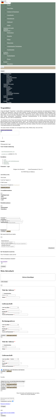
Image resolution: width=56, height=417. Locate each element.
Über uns (6, 53)
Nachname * (4, 219)
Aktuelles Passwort (5, 245)
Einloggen (3, 406)
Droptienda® (17, 185)
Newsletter (8, 102)
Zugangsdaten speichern (6, 401)
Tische (7, 75)
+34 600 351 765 (5, 154)
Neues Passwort (5, 240)
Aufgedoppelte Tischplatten (12, 93)
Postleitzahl (5, 311)
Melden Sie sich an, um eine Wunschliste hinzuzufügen (13, 381)
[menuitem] (29, 14)
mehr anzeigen (4, 281)
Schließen (3, 231)
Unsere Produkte (7, 3)
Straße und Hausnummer (8, 314)
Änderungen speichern (11, 335)
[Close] (1, 268)
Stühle (7, 82)
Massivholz (9, 92)
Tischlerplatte (9, 94)
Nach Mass (9, 76)
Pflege (7, 90)
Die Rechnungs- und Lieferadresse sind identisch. (14, 369)
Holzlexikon (9, 88)
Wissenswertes (7, 30)
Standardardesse (7, 293)
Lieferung (6, 85)
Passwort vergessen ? (5, 403)
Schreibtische (9, 80)
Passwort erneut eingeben (7, 243)
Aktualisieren (51, 248)
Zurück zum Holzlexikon (6, 130)
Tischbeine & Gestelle (9, 84)
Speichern (9, 371)
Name (3, 309)
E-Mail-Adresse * (5, 221)
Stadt (3, 313)
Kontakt (5, 61)
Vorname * (3, 218)
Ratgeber (8, 89)
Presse (7, 99)
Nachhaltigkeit (9, 98)
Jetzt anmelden (4, 261)
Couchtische (9, 79)
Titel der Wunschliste (5, 382)
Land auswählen (6, 307)
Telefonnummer (4, 222)
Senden (8, 231)
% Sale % (6, 95)
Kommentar (4, 229)
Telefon (4, 297)
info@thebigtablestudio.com (7, 151)
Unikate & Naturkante (11, 77)
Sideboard (8, 81)
